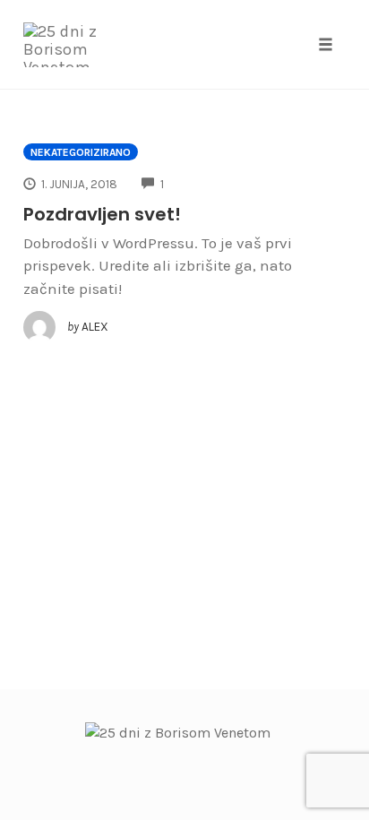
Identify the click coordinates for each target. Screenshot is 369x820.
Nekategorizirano (80, 152)
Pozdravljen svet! (102, 214)
